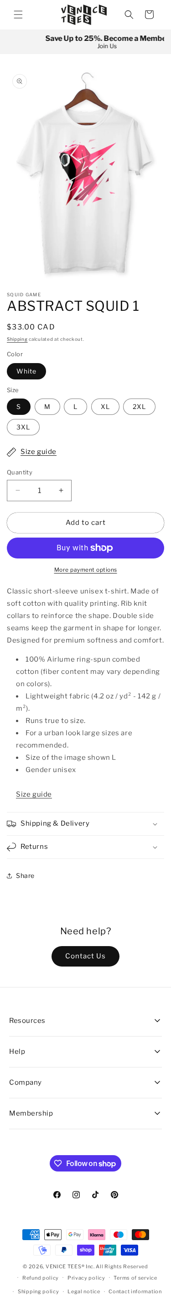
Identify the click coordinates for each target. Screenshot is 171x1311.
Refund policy (40, 1278)
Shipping (17, 339)
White (26, 371)
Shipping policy (38, 1291)
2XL (139, 406)
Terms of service (135, 1278)
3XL (23, 427)
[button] (18, 15)
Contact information (135, 1291)
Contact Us (85, 956)
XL (105, 406)
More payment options (85, 569)
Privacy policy (86, 1278)
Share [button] (25, 875)
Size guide (39, 452)
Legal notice (83, 1291)
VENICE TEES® (65, 1266)
